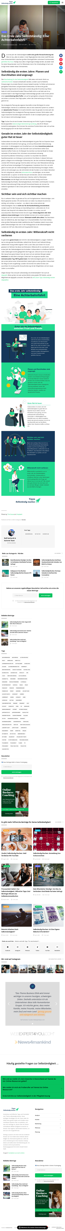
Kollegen (25, 715)
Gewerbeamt (5, 697)
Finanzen (11, 688)
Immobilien (26, 706)
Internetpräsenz (23, 709)
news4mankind (9, 1227)
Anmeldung (10, 660)
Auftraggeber (18, 663)
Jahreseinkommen (16, 712)
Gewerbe (22, 694)
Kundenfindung (29, 534)
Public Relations (14, 746)
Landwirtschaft (6, 727)
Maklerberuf (5, 730)
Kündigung (26, 721)
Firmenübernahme (20, 688)
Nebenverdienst (21, 733)
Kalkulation (25, 712)
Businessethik (5, 672)
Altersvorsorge (24, 657)
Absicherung (15, 657)
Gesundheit (15, 694)
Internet (15, 709)
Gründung (4, 700)
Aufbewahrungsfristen (7, 663)
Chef (27, 672)
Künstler (16, 724)
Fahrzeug (15, 685)
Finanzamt (4, 688)
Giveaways (18, 697)
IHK (21, 706)
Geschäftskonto (6, 694)
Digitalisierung (22, 675)
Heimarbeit (22, 703)
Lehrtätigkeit (15, 727)
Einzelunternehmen (14, 682)
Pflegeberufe (5, 743)
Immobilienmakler (6, 709)
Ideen (17, 706)
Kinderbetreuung (6, 715)
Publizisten (23, 746)
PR (24, 743)
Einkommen (12, 678)
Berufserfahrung (6, 669)
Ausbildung (27, 663)
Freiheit (12, 691)
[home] (8, 2)
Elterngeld (23, 682)
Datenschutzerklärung (29, 602)
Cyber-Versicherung (12, 675)
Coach (3, 675)
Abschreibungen (6, 657)
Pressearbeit (5, 746)
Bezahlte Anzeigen (17, 669)
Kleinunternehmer (17, 715)
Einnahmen (4, 682)
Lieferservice (24, 727)
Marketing (17, 730)
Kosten (4, 718)
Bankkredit (24, 666)
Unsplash (19, 514)
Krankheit (22, 718)
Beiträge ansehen (11, 543)
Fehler (26, 685)
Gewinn (12, 697)
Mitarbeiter (5, 733)
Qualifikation (5, 749)
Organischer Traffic (21, 736)
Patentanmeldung (12, 740)
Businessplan (46, 534)
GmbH (24, 697)
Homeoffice (11, 706)
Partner (4, 740)
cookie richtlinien (60, 1228)
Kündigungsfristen (6, 724)
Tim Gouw (10, 514)
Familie (21, 685)
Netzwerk (4, 736)
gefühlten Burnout (7, 62)
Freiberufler (5, 691)
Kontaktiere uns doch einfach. (16, 1153)
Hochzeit (4, 706)
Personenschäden (24, 740)
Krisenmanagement (6, 721)
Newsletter (55, 2)
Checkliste (21, 672)
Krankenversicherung (13, 718)
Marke (11, 730)
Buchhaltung (27, 669)
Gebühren (18, 691)
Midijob (24, 730)
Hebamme (15, 703)
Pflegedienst (13, 743)
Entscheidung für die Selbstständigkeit (16, 79)
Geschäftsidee (26, 691)
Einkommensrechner (22, 678)
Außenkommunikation (13, 666)
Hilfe (28, 703)
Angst (3, 660)
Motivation (37, 534)
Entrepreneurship (6, 685)
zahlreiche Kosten (7, 82)
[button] (62, 2)
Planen (20, 743)
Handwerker (19, 700)
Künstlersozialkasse (25, 724)
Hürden (4, 32)
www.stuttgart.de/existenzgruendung (24, 124)
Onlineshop (11, 736)
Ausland (4, 666)
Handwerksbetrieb (6, 703)
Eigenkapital (5, 678)
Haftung (11, 700)
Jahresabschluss (27, 172)
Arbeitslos (17, 660)
